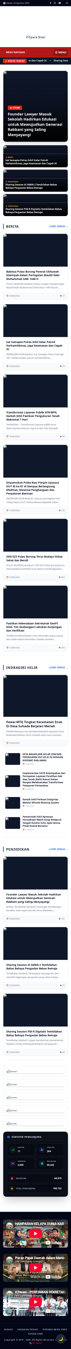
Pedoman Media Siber (55, 1329)
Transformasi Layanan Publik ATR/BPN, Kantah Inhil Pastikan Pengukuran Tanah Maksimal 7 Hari (33, 416)
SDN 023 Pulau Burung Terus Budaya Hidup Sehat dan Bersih (34, 558)
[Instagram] (55, 3)
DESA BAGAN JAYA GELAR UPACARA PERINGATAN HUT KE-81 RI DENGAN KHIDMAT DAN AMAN (43, 757)
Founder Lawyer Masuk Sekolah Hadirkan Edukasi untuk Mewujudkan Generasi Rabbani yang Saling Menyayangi (35, 124)
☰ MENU (60, 52)
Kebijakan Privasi (27, 1329)
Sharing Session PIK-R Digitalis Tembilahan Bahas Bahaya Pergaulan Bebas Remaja (33, 211)
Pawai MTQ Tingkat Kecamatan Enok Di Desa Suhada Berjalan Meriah (34, 724)
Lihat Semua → (58, 226)
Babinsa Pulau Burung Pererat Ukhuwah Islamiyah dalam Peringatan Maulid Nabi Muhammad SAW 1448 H (32, 275)
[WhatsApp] (67, 3)
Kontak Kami (35, 1333)
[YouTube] (60, 3)
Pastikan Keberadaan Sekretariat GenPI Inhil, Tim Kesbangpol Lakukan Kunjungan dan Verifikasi (34, 627)
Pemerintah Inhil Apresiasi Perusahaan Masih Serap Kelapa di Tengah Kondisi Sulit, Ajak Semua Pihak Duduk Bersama (42, 821)
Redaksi (8, 1329)
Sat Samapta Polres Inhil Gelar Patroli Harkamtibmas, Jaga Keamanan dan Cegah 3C (31, 162)
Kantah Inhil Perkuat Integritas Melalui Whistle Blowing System (41, 801)
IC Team (37, 1342)
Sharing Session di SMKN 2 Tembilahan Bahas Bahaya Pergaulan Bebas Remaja (31, 186)
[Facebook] (50, 3)
